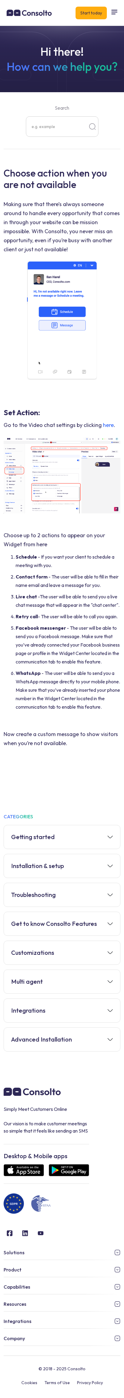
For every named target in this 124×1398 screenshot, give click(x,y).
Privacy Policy (90, 1382)
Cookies (29, 1382)
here (108, 425)
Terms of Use (57, 1382)
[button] (114, 13)
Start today (91, 13)
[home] (28, 13)
